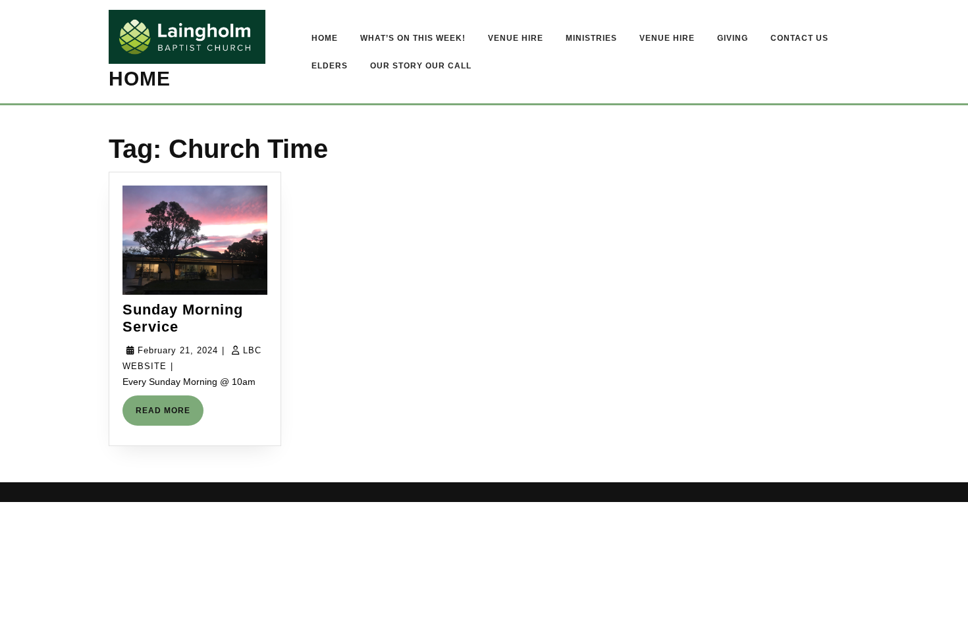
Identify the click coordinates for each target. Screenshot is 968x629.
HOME (140, 78)
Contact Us (799, 38)
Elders (329, 65)
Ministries (591, 38)
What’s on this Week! (413, 38)
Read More (169, 415)
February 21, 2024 (178, 350)
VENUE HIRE (515, 38)
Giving (732, 38)
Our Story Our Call (420, 65)
